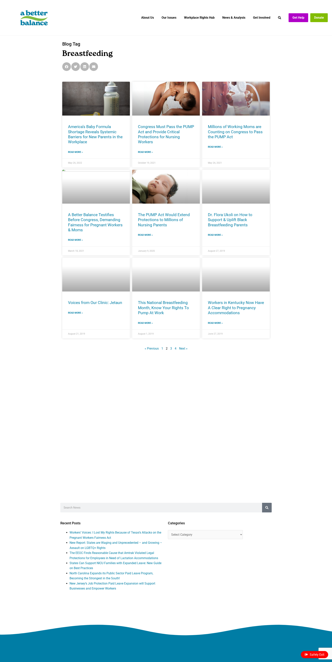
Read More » (75, 152)
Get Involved (261, 17)
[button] (66, 66)
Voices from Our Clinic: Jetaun (95, 302)
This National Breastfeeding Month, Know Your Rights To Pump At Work (163, 307)
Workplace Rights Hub (199, 17)
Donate (319, 17)
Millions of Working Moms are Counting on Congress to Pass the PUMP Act (235, 131)
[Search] (267, 507)
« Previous (152, 348)
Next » (183, 348)
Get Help (298, 17)
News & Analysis (233, 17)
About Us (147, 17)
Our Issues (169, 17)
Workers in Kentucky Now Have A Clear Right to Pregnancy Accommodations (236, 307)
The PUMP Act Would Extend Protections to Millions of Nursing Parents (164, 219)
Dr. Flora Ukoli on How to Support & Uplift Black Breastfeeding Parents (230, 219)
